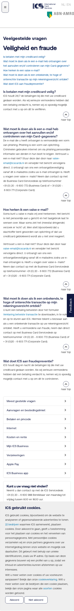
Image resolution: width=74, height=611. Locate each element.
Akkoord (14, 599)
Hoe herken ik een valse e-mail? (21, 70)
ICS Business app (17, 473)
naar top (66, 119)
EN (69, 4)
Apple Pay (13, 464)
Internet (11, 428)
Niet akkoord (36, 599)
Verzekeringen (16, 455)
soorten (47, 588)
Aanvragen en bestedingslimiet (26, 410)
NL (63, 4)
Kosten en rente (17, 437)
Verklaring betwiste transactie (20, 314)
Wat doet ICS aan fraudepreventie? (23, 83)
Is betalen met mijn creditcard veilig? (24, 56)
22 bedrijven (12, 524)
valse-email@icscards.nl (17, 248)
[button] (70, 305)
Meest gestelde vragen (21, 401)
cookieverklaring (47, 579)
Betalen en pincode (19, 419)
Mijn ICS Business (18, 446)
